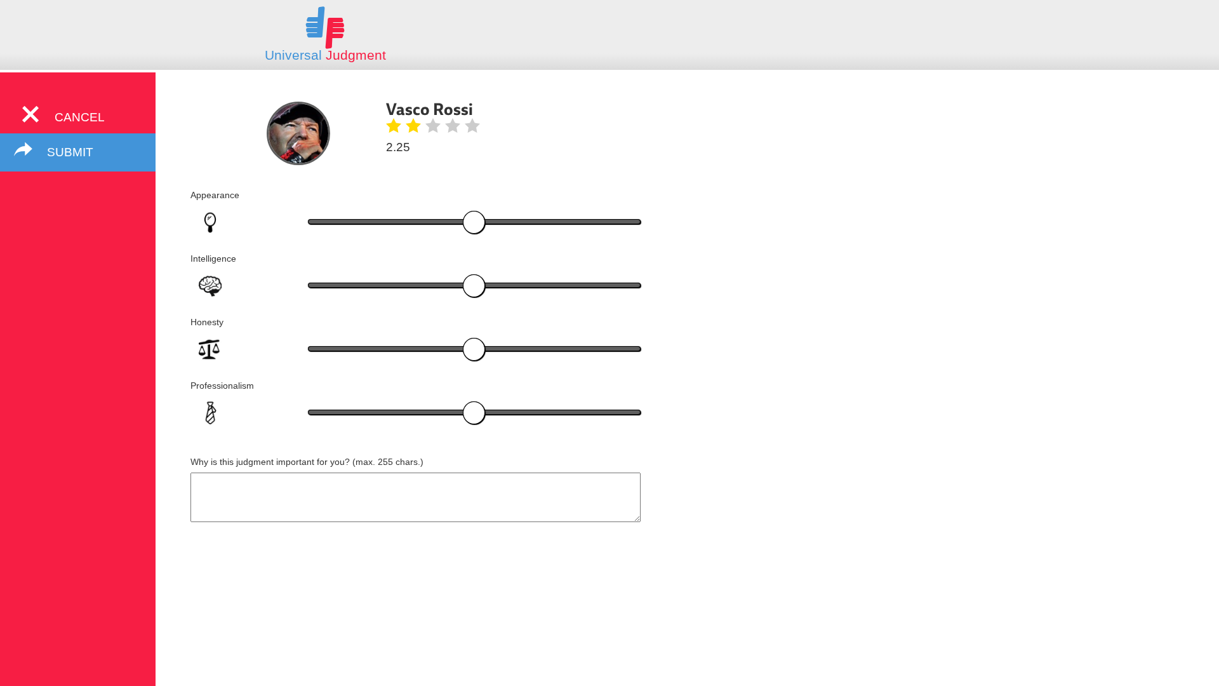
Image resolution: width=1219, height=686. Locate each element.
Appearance (214, 195)
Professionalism (222, 385)
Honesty (206, 322)
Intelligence (213, 258)
